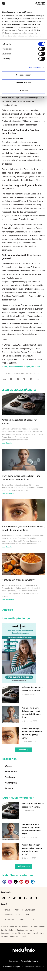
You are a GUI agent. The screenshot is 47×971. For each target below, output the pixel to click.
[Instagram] (10, 882)
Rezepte (9, 788)
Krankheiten (11, 771)
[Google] (25, 898)
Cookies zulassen (23, 75)
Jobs (32, 919)
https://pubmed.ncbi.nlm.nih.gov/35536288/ (21, 367)
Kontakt (7, 910)
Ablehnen (24, 90)
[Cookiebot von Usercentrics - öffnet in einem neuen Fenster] (34, 3)
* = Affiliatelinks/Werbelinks (33, 966)
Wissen (8, 766)
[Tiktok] (16, 882)
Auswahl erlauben (23, 83)
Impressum (13, 961)
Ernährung (10, 777)
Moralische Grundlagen (25, 910)
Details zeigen (34, 67)
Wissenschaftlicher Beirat (14, 919)
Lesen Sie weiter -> (8, 443)
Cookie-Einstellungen (11, 966)
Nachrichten (11, 782)
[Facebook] (4, 882)
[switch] (41, 49)
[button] (4, 379)
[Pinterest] (27, 882)
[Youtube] (21, 882)
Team (27, 915)
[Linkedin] (33, 882)
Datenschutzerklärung (29, 961)
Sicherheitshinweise (12, 915)
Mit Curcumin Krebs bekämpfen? (18, 580)
